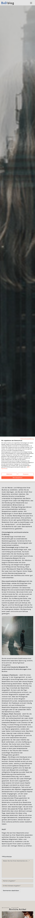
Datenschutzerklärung (27, 439)
